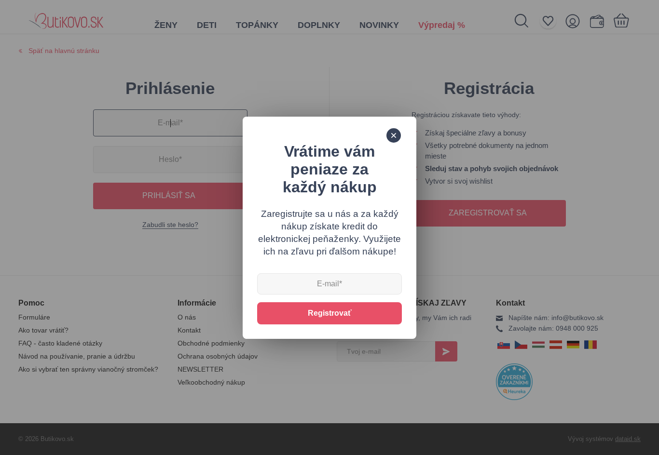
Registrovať (330, 313)
